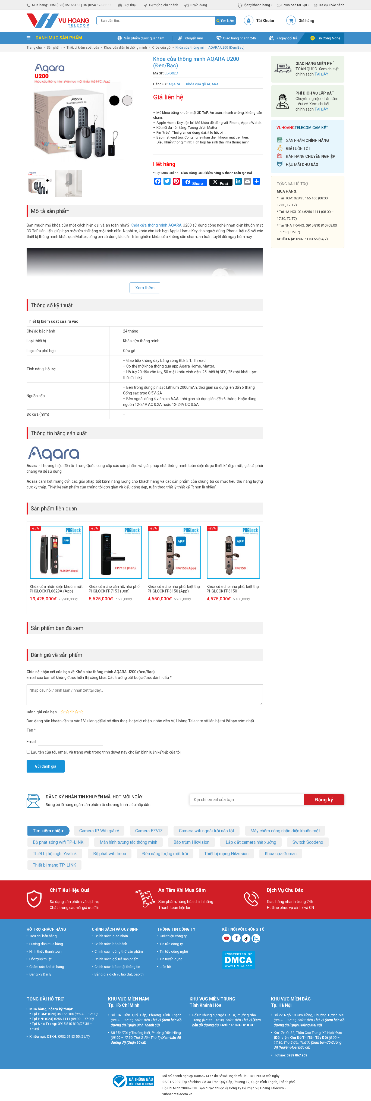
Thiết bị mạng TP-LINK (54, 865)
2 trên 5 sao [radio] (67, 712)
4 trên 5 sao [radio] (76, 712)
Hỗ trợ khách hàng (256, 5)
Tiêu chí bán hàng (43, 936)
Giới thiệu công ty (173, 936)
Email (32, 741)
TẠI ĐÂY (321, 74)
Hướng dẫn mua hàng (46, 944)
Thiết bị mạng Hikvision (226, 853)
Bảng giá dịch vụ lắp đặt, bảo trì (119, 974)
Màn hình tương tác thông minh (128, 842)
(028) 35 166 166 (61, 1014)
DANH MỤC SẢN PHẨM (58, 37)
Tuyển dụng (198, 5)
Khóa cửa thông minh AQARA (156, 225)
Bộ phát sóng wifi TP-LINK (58, 842)
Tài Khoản (265, 20)
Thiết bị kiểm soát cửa (83, 47)
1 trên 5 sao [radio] (63, 712)
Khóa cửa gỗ (161, 47)
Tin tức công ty (171, 944)
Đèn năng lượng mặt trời (165, 853)
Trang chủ (34, 47)
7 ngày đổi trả (286, 38)
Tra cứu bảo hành (330, 5)
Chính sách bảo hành (111, 944)
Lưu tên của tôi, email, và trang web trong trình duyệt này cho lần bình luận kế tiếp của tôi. (106, 752)
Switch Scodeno (308, 842)
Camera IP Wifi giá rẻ (99, 830)
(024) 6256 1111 (57, 1019)
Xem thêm (145, 287)
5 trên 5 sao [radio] (81, 712)
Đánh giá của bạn (42, 712)
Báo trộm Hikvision (191, 842)
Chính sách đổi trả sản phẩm (117, 959)
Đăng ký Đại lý (40, 974)
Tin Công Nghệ (328, 38)
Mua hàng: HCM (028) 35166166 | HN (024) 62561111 (72, 5)
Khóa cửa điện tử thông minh (125, 47)
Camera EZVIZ (149, 830)
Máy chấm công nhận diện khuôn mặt (285, 830)
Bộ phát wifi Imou (109, 853)
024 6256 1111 (309, 212)
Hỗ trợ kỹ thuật (40, 959)
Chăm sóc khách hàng (46, 967)
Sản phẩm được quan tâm (144, 38)
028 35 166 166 (305, 198)
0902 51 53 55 (69, 1036)
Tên (31, 730)
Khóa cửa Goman (281, 853)
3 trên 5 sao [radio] (72, 712)
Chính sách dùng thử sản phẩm (119, 951)
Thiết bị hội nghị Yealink (55, 853)
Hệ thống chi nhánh (163, 5)
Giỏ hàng (306, 20)
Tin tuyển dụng (171, 959)
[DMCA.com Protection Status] (238, 959)
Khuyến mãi (194, 38)
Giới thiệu (130, 5)
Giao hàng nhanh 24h (239, 38)
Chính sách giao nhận (111, 936)
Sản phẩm (54, 47)
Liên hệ (165, 967)
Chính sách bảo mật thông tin (117, 967)
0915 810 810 (316, 225)
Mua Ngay (307, 358)
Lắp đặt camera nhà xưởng (251, 842)
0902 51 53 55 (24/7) (312, 239)
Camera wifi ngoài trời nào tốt (206, 830)
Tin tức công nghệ (174, 951)
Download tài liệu (294, 5)
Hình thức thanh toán (45, 951)
